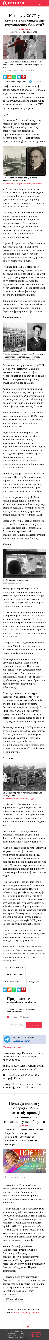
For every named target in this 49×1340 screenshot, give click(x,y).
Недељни (14, 1017)
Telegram (36, 82)
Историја (24, 29)
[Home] (5, 3)
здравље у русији (14, 982)
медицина (35, 982)
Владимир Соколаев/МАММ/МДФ (18, 798)
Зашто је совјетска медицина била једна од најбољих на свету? (23, 1067)
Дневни (26, 1017)
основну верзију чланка (26, 1313)
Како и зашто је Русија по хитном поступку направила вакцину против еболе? (23, 1056)
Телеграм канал (21, 1041)
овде (19, 1335)
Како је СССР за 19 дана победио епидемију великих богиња (22, 1086)
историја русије (14, 967)
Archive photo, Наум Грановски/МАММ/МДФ (23, 183)
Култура (23, 1126)
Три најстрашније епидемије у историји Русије (21, 1077)
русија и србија (14, 1299)
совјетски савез (14, 974)
